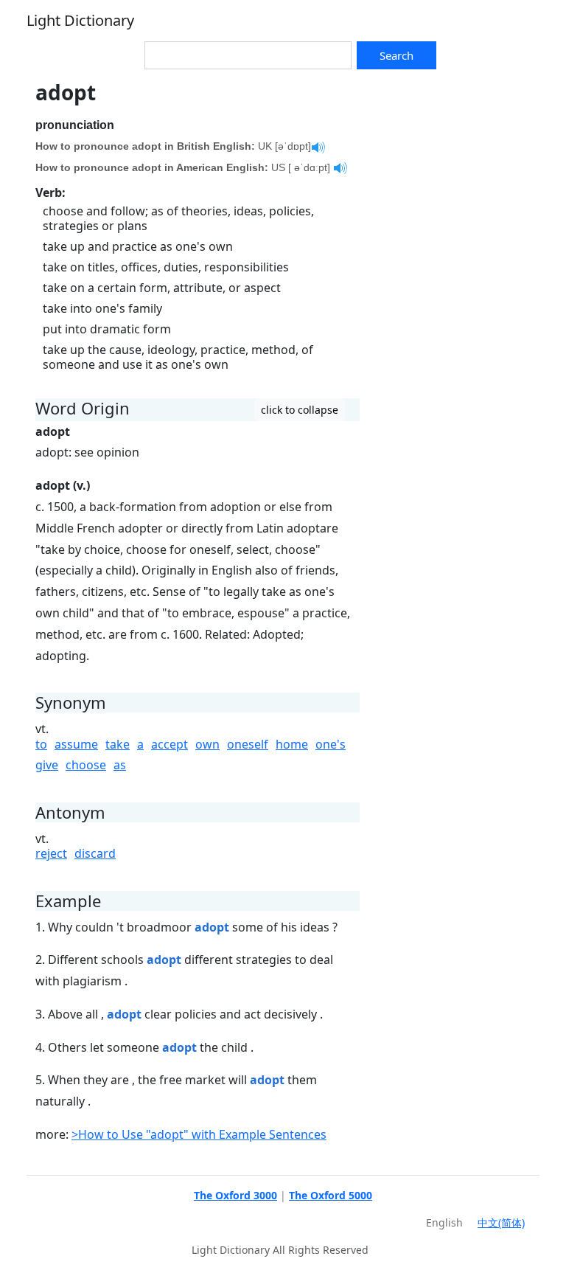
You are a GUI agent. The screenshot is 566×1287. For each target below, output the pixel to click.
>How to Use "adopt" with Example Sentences (198, 1134)
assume (76, 744)
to (41, 744)
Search (396, 55)
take (117, 744)
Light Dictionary (80, 20)
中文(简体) (501, 1222)
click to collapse (299, 410)
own (207, 744)
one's (330, 744)
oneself (247, 744)
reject (51, 853)
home (292, 744)
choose (86, 765)
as (119, 765)
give (46, 765)
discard (95, 853)
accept (169, 744)
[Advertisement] (454, 154)
